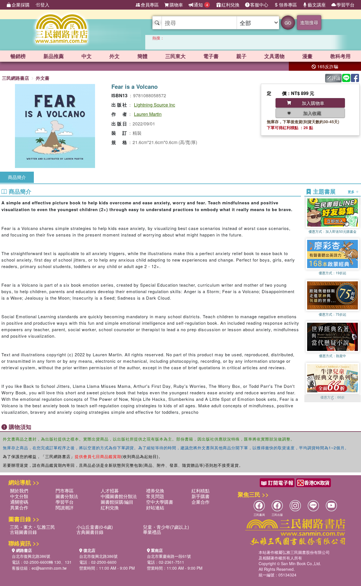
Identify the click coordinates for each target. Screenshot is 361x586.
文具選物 (274, 56)
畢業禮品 (152, 532)
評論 (336, 78)
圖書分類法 (67, 496)
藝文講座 (317, 4)
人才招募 (110, 490)
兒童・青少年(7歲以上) (166, 527)
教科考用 (340, 56)
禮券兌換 (155, 490)
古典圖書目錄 (90, 532)
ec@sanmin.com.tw (49, 568)
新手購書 (200, 496)
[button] (332, 399)
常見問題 (155, 496)
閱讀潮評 (65, 507)
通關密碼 (19, 502)
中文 (87, 56)
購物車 (176, 4)
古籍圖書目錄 (23, 532)
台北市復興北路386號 (31, 556)
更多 (351, 191)
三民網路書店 (15, 78)
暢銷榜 (18, 56)
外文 (114, 56)
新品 (53, 56)
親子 (241, 56)
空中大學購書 (159, 502)
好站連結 (155, 507)
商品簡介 (17, 177)
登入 (44, 4)
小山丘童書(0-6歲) (94, 527)
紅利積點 (200, 490)
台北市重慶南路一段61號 (169, 556)
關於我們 (19, 490)
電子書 (211, 56)
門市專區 (65, 490)
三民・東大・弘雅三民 (32, 527)
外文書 (42, 78)
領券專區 (288, 4)
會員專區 (150, 4)
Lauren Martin (148, 114)
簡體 (142, 56)
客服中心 (259, 4)
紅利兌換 (230, 4)
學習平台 (345, 4)
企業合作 (200, 502)
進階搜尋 (309, 22)
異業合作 (19, 507)
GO (288, 23)
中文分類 (19, 496)
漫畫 (307, 56)
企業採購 (21, 4)
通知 (201, 4)
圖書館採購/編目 (117, 502)
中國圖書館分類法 (119, 496)
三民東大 (175, 56)
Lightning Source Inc (154, 104)
